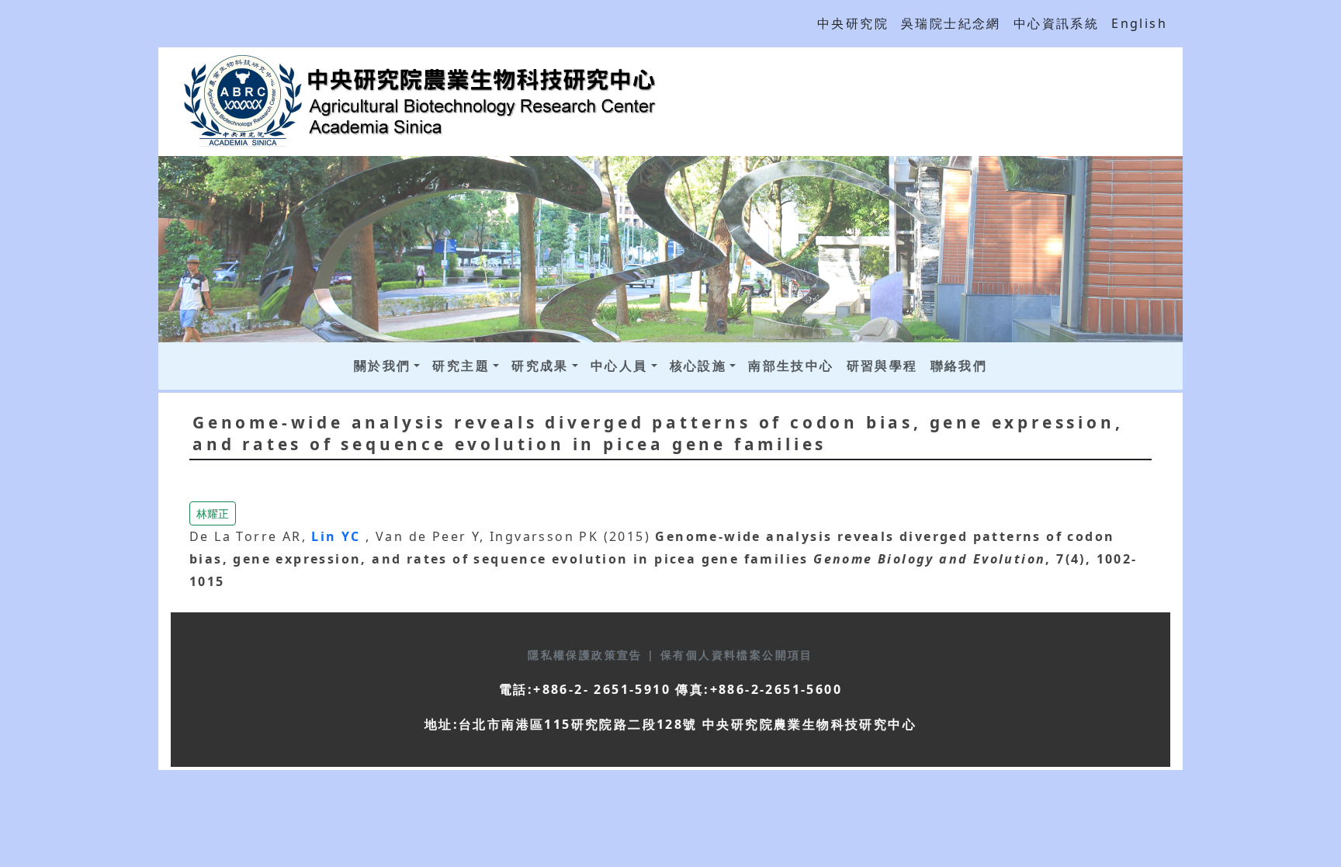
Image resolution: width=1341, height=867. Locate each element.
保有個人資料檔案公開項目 (736, 654)
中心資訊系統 (1056, 23)
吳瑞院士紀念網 (951, 23)
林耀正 (212, 513)
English (1139, 23)
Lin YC (338, 536)
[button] (212, 512)
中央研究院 (853, 23)
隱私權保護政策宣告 (587, 654)
